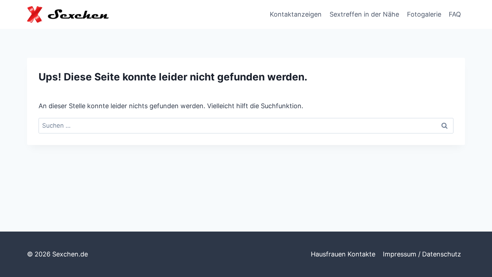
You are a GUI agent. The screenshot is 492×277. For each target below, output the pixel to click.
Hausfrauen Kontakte (343, 254)
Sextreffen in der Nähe (364, 14)
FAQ (455, 14)
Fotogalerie (424, 14)
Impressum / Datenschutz (422, 254)
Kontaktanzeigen (296, 14)
